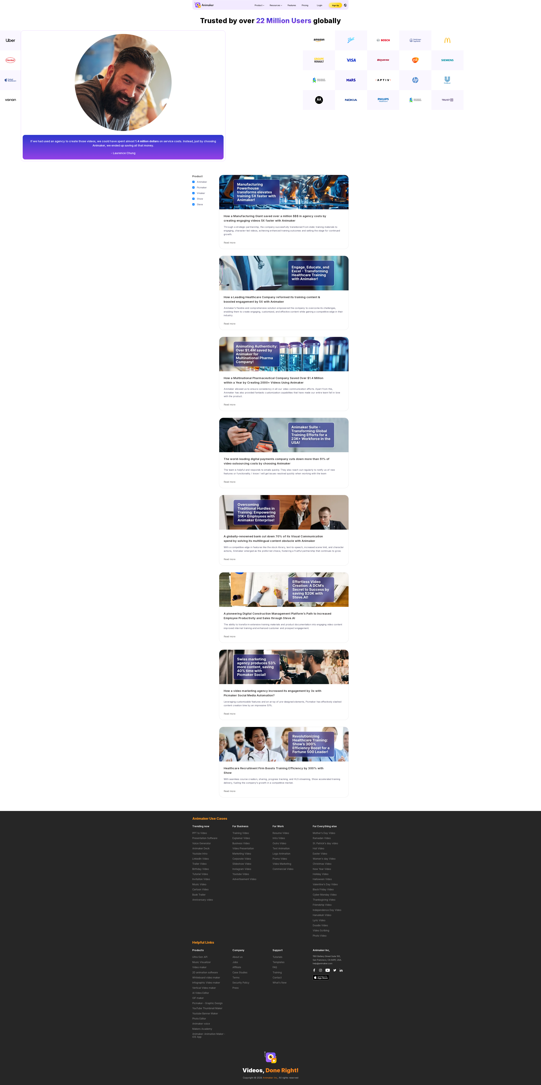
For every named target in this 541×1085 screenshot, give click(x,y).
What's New (280, 982)
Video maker (199, 967)
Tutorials (277, 957)
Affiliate (236, 967)
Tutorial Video (200, 874)
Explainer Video (241, 838)
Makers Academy (202, 1028)
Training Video (240, 833)
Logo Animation (281, 853)
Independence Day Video (327, 910)
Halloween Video (322, 879)
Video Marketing (282, 863)
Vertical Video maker (204, 987)
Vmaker (201, 193)
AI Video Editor (200, 993)
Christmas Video (322, 863)
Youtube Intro (199, 853)
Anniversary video (202, 899)
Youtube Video (240, 874)
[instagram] (321, 970)
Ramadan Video (322, 838)
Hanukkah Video (322, 915)
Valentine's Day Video (325, 884)
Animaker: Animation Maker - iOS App (208, 1035)
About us (237, 957)
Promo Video (280, 858)
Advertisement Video (244, 879)
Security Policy (240, 982)
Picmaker (202, 187)
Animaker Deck (200, 848)
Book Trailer (199, 894)
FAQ (275, 967)
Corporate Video (241, 858)
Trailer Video (199, 863)
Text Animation (281, 848)
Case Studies (239, 972)
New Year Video (322, 869)
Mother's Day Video (324, 833)
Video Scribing (321, 930)
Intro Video (279, 838)
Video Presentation (243, 848)
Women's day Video (324, 858)
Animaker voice (201, 1023)
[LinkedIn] (341, 970)
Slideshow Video (241, 863)
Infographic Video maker (206, 982)
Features (292, 5)
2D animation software (205, 972)
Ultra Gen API (199, 957)
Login (319, 5)
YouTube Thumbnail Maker (207, 1008)
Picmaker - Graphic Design (207, 1003)
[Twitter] (335, 970)
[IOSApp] (321, 977)
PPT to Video (199, 833)
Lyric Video (319, 920)
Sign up (335, 5)
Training (277, 972)
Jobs (235, 962)
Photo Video (319, 935)
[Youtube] (328, 970)
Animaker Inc (270, 1077)
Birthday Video (200, 869)
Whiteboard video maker (206, 977)
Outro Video (279, 843)
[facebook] (314, 970)
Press (235, 987)
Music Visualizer (201, 962)
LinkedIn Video (200, 858)
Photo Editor (199, 1018)
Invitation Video (201, 879)
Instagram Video (241, 869)
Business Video (241, 843)
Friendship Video (322, 904)
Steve (200, 204)
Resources (275, 5)
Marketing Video (241, 853)
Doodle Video (320, 925)
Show (200, 198)
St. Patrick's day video (325, 843)
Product (258, 5)
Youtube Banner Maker (205, 1013)
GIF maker (198, 998)
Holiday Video (320, 874)
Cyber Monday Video (325, 894)
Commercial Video (283, 869)
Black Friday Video (323, 889)
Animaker (202, 181)
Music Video (199, 884)
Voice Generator (201, 843)
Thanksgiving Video (324, 899)
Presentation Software (204, 838)
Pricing (305, 5)
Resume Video (281, 833)
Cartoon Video (200, 889)
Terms (236, 977)
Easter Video (320, 853)
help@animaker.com (322, 963)
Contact (277, 977)
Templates (278, 962)
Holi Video (318, 848)
